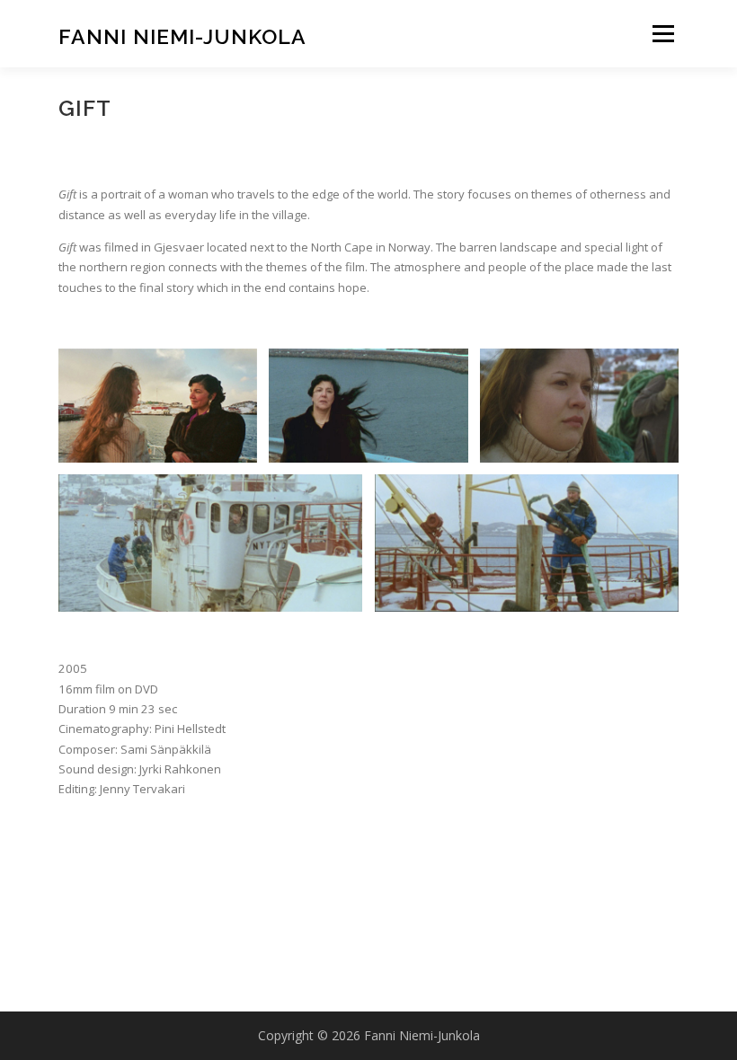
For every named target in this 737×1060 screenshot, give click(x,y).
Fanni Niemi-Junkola (182, 35)
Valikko (663, 33)
